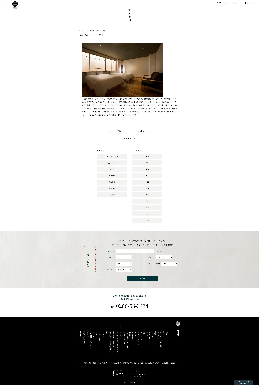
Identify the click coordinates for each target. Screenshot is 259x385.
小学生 (158, 264)
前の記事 (118, 131)
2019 (147, 201)
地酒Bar (130, 334)
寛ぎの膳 (152, 335)
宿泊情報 (103, 31)
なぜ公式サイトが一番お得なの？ (117, 342)
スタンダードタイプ (139, 338)
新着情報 (129, 15)
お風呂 (164, 333)
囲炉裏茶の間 (133, 336)
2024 (147, 169)
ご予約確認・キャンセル (91, 340)
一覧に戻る (128, 138)
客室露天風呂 (158, 336)
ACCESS (235, 3)
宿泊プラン (93, 335)
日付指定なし (161, 251)
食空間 (147, 334)
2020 (147, 195)
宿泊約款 (88, 334)
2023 (147, 176)
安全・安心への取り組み (114, 339)
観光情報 (112, 195)
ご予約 (96, 333)
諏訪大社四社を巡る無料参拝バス (110, 342)
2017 (147, 214)
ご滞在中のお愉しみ (124, 337)
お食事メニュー (112, 163)
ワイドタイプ (141, 336)
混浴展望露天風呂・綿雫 (161, 340)
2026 (147, 157)
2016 (147, 220)
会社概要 (81, 334)
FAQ (242, 3)
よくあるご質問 (100, 336)
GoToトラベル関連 (112, 157)
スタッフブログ (93, 31)
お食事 (155, 333)
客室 (144, 332)
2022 (147, 182)
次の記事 (141, 131)
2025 (147, 163)
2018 (147, 207)
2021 (147, 188)
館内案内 (135, 334)
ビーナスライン (121, 336)
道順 (107, 332)
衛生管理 (112, 188)
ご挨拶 (167, 333)
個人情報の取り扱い (84, 337)
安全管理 (112, 176)
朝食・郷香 (150, 335)
